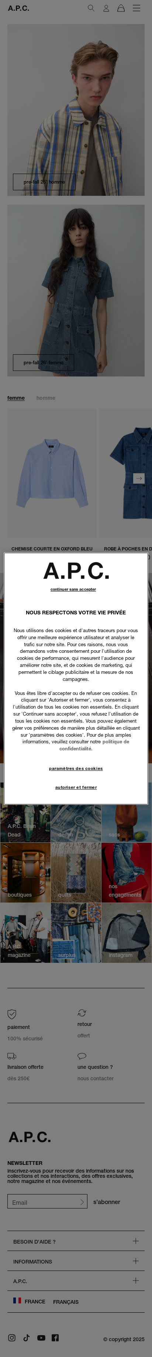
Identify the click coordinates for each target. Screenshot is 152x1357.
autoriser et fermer (76, 787)
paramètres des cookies (76, 768)
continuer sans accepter (73, 589)
